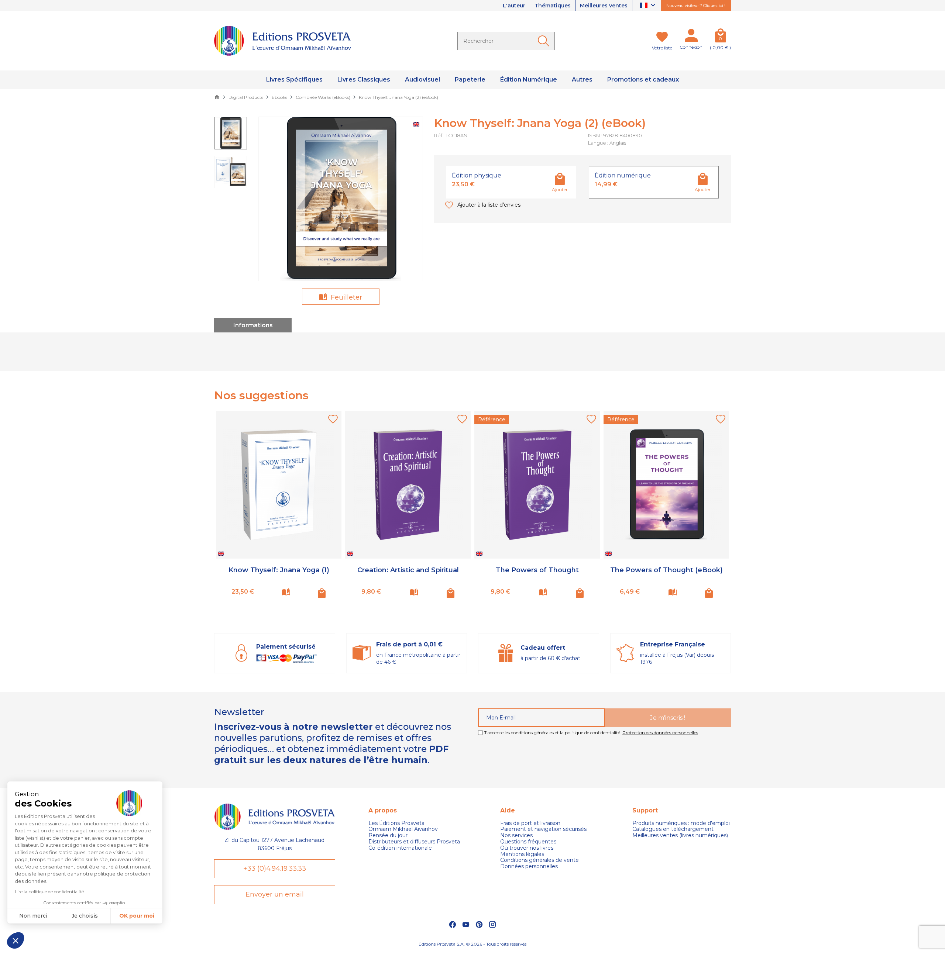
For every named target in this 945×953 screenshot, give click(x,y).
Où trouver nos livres (526, 848)
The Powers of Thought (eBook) (666, 570)
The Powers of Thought (537, 570)
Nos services (516, 835)
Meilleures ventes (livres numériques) (680, 835)
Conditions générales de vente (539, 860)
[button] (15, 940)
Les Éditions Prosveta (396, 823)
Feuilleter (345, 297)
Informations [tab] (253, 325)
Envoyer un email (274, 894)
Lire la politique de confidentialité (49, 891)
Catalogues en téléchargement (673, 829)
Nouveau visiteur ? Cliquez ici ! (695, 5)
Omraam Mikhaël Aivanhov (403, 829)
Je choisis (85, 915)
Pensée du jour (388, 835)
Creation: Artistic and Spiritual (408, 570)
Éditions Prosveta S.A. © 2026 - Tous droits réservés (472, 944)
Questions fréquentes (528, 842)
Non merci (33, 915)
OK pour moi (136, 915)
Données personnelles (529, 866)
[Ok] (545, 41)
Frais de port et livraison (530, 823)
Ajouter (560, 189)
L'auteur (514, 5)
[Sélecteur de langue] (648, 6)
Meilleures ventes (604, 5)
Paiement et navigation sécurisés (543, 829)
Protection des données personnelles (660, 732)
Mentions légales (522, 854)
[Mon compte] (691, 37)
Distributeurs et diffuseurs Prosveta (414, 842)
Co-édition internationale (400, 848)
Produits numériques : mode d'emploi (681, 823)
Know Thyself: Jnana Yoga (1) (278, 570)
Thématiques (553, 5)
